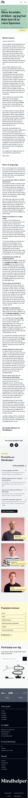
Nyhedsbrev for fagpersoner (8, 729)
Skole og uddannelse (7, 630)
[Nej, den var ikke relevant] (16, 445)
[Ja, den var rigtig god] (11, 445)
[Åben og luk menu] (25, 2)
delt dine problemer (13, 313)
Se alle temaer (5, 635)
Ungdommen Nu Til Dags (7, 750)
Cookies (9, 796)
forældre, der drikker (11, 262)
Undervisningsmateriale (6, 736)
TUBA (21, 318)
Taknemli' (3, 748)
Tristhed (4, 626)
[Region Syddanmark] (7, 697)
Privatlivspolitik (7, 793)
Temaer (3, 711)
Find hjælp (3, 715)
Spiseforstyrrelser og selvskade (10, 623)
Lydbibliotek (4, 717)
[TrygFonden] (21, 697)
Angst (3, 613)
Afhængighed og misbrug (16, 27)
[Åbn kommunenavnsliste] (25, 659)
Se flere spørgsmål (18, 465)
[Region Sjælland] (24, 693)
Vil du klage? (4, 769)
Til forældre (4, 719)
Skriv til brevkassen (8, 511)
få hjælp (7, 264)
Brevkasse (6, 27)
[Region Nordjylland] (17, 693)
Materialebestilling (5, 731)
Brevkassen (4, 453)
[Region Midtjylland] (10, 693)
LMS (23, 339)
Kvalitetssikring (4, 733)
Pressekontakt (4, 762)
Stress (3, 616)
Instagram (3, 767)
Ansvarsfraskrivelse (19, 793)
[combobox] (14, 659)
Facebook (3, 765)
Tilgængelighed (17, 796)
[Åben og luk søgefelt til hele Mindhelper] (21, 2)
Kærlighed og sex (6, 620)
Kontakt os (3, 760)
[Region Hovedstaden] (4, 693)
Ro (1, 746)
